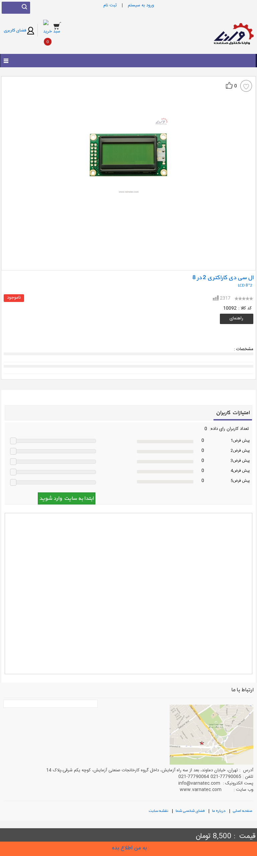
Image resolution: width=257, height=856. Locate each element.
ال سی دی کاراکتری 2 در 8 (222, 277)
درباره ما (219, 810)
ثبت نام (110, 5)
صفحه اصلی (243, 810)
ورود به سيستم (141, 5)
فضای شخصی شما (191, 810)
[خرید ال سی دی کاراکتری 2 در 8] (128, 848)
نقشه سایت (159, 810)
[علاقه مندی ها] (246, 86)
